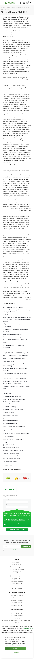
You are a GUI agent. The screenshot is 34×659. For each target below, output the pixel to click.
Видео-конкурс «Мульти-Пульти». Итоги (15, 439)
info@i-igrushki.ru (18, 615)
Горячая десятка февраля (10, 420)
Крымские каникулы (8, 445)
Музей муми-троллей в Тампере (12, 337)
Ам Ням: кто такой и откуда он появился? (15, 340)
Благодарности (17, 572)
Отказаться (16, 652)
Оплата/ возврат (17, 586)
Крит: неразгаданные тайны (11, 447)
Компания (17, 559)
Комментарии (9, 489)
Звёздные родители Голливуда (12, 324)
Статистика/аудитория (17, 569)
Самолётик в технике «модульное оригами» (16, 433)
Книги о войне (7, 404)
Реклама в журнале (17, 600)
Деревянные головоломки (10, 415)
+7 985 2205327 (18, 613)
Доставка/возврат (17, 588)
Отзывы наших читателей (10, 456)
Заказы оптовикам (17, 581)
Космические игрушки (9, 361)
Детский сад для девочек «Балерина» (14, 426)
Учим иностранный (8, 412)
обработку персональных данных (21, 550)
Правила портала (17, 564)
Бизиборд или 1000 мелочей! (11, 350)
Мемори (5, 342)
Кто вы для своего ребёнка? (11, 453)
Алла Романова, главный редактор (13, 307)
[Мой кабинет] (24, 3)
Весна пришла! (7, 391)
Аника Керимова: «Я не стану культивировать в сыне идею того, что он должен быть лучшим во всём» (17, 319)
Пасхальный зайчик (8, 436)
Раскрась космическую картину (12, 396)
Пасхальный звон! (8, 393)
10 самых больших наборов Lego (12, 334)
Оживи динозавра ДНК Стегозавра (13, 409)
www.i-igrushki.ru (28, 628)
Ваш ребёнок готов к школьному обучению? (16, 353)
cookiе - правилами (16, 645)
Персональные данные (17, 567)
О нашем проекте (17, 562)
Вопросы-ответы (17, 579)
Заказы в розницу (17, 583)
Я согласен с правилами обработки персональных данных (16, 524)
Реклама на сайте (17, 602)
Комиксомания (7, 327)
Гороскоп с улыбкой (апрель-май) (13, 450)
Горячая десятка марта (10, 423)
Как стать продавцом (17, 595)
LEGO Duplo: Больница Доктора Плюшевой (15, 355)
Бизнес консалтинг (17, 605)
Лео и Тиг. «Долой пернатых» (11, 458)
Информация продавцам (17, 592)
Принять (15, 648)
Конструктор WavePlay (9, 407)
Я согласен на (18, 550)
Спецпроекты (17, 598)
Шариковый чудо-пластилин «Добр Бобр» (15, 373)
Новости (5, 314)
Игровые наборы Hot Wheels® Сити (13, 376)
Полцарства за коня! (9, 442)
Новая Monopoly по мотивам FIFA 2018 (14, 379)
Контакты (17, 618)
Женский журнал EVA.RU (10, 461)
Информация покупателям (17, 576)
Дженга (5, 418)
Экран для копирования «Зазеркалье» (14, 358)
